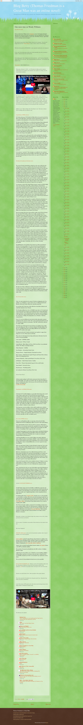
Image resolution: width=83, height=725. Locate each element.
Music (21, 622)
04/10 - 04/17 (67, 213)
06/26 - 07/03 (67, 182)
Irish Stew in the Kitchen (24, 650)
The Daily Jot (56, 86)
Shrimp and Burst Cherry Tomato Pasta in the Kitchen (61, 70)
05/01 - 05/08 (67, 205)
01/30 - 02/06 (67, 252)
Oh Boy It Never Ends (24, 637)
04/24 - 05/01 (67, 208)
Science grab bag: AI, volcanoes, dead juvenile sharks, (22, 719)
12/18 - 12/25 (67, 111)
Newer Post (16, 704)
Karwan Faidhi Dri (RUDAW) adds (22, 563)
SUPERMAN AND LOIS (24, 642)
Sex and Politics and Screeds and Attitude (28, 630)
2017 (64, 275)
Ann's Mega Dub (23, 658)
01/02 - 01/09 (67, 264)
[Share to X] (31, 699)
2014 (64, 280)
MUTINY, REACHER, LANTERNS (60, 44)
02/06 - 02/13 (67, 250)
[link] (20, 384)
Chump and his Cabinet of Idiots (59, 63)
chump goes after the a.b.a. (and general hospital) (60, 49)
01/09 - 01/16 (67, 261)
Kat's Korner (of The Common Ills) (27, 666)
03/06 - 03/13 (67, 228)
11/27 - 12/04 (67, 119)
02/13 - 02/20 (67, 247)
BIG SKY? (66, 236)
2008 (64, 291)
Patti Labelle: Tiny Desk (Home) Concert (27, 623)
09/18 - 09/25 (67, 148)
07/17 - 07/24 (67, 174)
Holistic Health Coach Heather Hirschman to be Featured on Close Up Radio (31, 682)
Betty (55, 99)
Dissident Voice (23, 617)
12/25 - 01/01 (67, 108)
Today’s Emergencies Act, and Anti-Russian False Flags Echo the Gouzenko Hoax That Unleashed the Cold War (31, 619)
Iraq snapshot (17, 65)
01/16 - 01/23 (67, 258)
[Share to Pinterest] (33, 699)
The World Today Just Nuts (59, 79)
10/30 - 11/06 (67, 131)
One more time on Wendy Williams (66, 239)
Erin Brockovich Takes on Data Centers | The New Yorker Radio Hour (61, 41)
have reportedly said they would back (33, 543)
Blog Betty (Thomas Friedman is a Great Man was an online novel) (39, 8)
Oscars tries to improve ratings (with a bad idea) (28, 638)
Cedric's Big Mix (57, 83)
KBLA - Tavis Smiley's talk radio (26, 680)
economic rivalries (30, 495)
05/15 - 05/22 (67, 199)
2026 (64, 99)
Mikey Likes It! (23, 641)
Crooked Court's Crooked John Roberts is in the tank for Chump (61, 53)
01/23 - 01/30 (67, 255)
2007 (64, 293)
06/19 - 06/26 (67, 185)
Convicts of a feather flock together (60, 84)
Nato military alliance (20, 501)
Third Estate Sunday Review (59, 91)
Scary (65, 244)
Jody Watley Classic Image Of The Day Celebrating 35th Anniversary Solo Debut (30, 672)
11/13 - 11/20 (67, 125)
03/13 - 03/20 (67, 225)
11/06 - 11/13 (67, 128)
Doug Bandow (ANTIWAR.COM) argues (24, 389)
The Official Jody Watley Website (26, 670)
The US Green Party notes (21, 296)
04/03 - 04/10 (67, 216)
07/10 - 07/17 (67, 176)
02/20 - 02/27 (67, 234)
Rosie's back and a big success (59, 73)
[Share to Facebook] (32, 699)
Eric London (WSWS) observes (22, 418)
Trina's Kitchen (23, 649)
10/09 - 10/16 (67, 139)
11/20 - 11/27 (67, 122)
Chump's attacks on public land (18, 714)
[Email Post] (27, 699)
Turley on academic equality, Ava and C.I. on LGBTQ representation (29, 655)
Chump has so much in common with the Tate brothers (61, 80)
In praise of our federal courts (18, 717)
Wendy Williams (27, 43)
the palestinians (22, 631)
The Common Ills (57, 39)
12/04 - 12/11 (67, 116)
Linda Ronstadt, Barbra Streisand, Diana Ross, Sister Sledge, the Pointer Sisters (61, 57)
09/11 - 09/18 (67, 151)
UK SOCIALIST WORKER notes (25, 483)
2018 (64, 273)
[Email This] (29, 699)
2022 (64, 106)
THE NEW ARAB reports (21, 533)
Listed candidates (19, 539)
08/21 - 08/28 (67, 159)
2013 (64, 282)
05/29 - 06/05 (67, 194)
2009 (64, 290)
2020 (64, 269)
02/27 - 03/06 (67, 231)
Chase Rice (22, 667)
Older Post (48, 704)
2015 (64, 278)
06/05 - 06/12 (67, 191)
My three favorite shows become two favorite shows (29, 634)
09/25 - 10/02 (67, 145)
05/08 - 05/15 (67, 202)
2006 (64, 295)
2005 (64, 297)
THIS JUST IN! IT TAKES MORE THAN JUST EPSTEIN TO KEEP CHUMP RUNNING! (61, 88)
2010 (64, 288)
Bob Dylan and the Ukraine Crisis (26, 627)
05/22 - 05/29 (67, 196)
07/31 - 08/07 (67, 168)
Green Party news (23, 659)
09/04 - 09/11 (67, 154)
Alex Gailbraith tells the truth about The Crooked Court (22, 716)
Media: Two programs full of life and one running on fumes (61, 93)
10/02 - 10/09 (67, 142)
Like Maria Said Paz (24, 653)
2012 (64, 284)
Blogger (46, 722)
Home (32, 704)
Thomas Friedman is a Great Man (26, 645)
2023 (64, 104)
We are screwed (56, 66)
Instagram (32, 34)
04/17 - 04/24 (67, 211)
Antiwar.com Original (24, 626)
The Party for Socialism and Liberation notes (24, 160)
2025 (64, 101)
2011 (64, 286)
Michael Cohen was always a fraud (60, 76)
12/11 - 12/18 (67, 114)
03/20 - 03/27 (67, 222)
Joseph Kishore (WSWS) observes (22, 114)
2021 (64, 267)
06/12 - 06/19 (67, 188)
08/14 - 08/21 (67, 162)
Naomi (21, 663)
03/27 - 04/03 (67, 219)
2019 (64, 271)
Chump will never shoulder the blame (60, 60)
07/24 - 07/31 (67, 171)
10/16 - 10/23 (67, 136)
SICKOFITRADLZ (23, 662)
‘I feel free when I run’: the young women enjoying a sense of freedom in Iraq (30, 677)
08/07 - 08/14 (67, 165)
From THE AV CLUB (19, 29)
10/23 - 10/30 (67, 134)
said (21, 566)
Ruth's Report (22, 634)
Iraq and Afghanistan (36, 509)
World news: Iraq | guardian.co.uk (26, 675)
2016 (64, 276)
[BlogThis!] (30, 699)
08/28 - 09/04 (67, 156)
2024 (64, 103)
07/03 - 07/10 (67, 179)
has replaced (42, 545)
